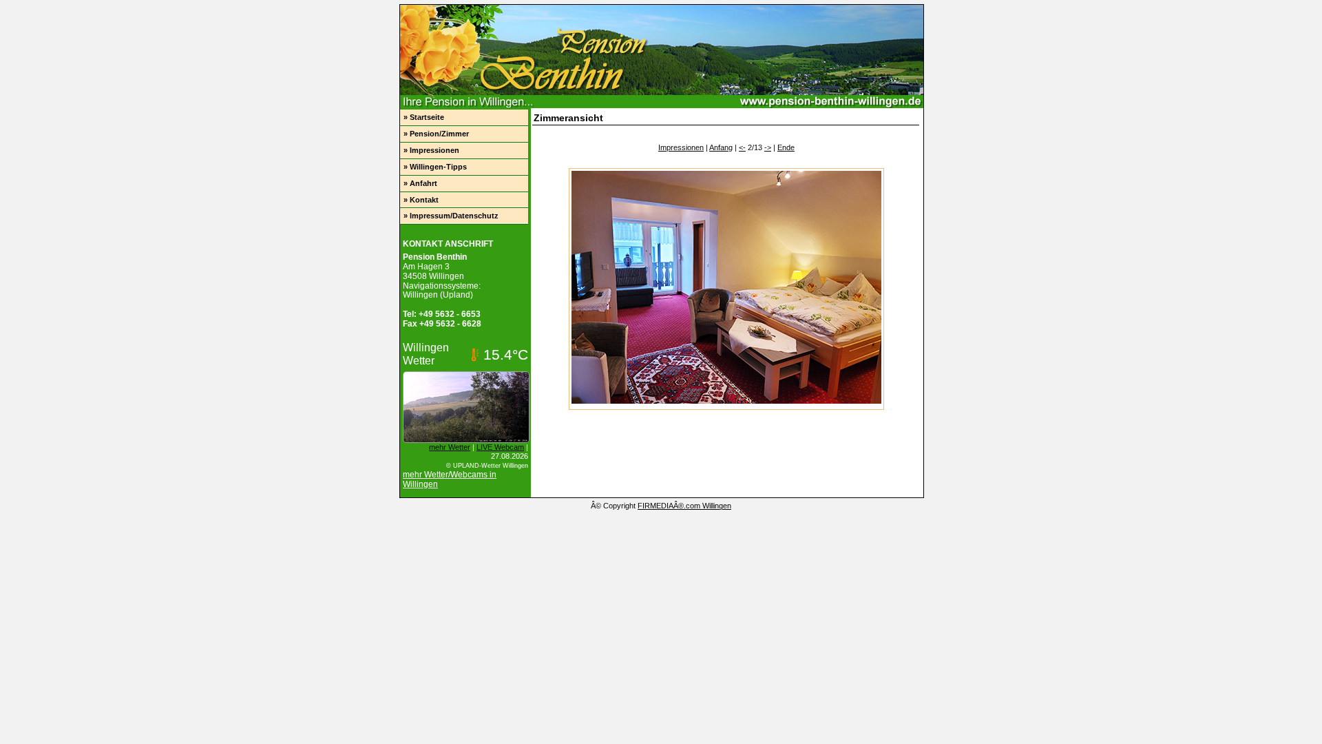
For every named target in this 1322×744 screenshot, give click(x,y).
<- (742, 147)
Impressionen (681, 147)
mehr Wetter (449, 447)
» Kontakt (421, 200)
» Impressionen (431, 150)
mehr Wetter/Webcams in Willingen (449, 479)
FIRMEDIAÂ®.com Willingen (684, 506)
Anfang (721, 147)
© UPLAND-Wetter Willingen (487, 465)
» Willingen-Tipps (435, 167)
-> (767, 147)
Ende (786, 147)
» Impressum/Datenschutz (451, 215)
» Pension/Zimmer (436, 134)
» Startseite (423, 117)
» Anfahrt (420, 183)
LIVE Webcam (500, 447)
